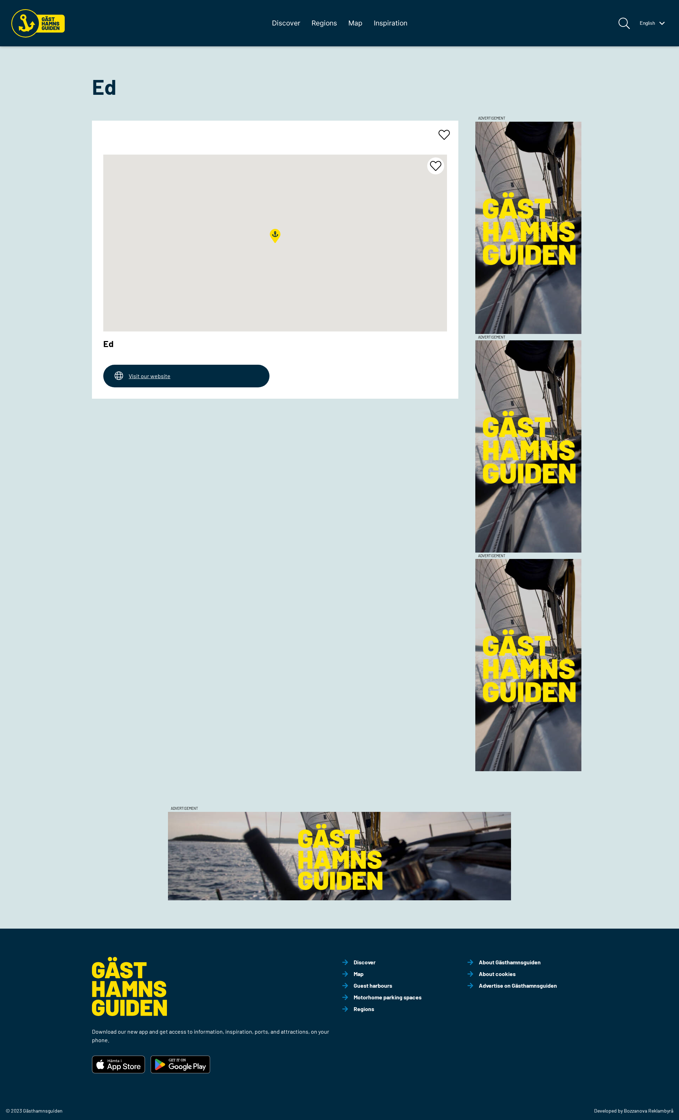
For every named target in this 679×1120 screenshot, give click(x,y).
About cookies (497, 973)
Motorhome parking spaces (388, 997)
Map (355, 23)
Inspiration (390, 23)
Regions (324, 23)
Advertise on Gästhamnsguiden (518, 985)
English (647, 23)
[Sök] (624, 23)
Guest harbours (373, 985)
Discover (286, 23)
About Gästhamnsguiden (510, 962)
